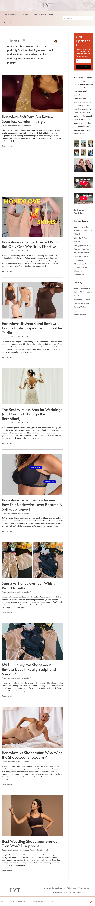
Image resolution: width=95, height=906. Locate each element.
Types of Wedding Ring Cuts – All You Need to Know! (83, 291)
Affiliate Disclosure (84, 888)
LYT (47, 5)
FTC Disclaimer (71, 888)
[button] (17, 14)
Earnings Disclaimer (58, 888)
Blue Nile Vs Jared (81, 256)
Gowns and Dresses (10, 125)
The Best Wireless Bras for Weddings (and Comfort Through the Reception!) (32, 414)
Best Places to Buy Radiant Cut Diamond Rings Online (83, 230)
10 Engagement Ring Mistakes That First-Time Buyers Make (82, 249)
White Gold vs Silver (82, 299)
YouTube (78, 213)
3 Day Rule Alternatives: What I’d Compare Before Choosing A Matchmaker (83, 267)
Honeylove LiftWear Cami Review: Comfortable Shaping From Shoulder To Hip (32, 328)
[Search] (65, 18)
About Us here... (80, 133)
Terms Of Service (69, 892)
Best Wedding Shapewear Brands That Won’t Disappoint (29, 843)
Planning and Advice (27, 850)
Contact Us (79, 892)
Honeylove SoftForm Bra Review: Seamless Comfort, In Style (28, 119)
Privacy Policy (57, 892)
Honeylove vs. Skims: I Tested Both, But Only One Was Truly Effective (30, 244)
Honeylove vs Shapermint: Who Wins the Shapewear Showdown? (32, 755)
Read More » (7, 146)
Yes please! (83, 67)
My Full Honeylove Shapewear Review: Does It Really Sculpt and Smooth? (29, 669)
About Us (47, 888)
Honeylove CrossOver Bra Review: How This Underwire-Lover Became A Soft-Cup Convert (32, 504)
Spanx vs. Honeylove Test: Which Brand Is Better (28, 585)
